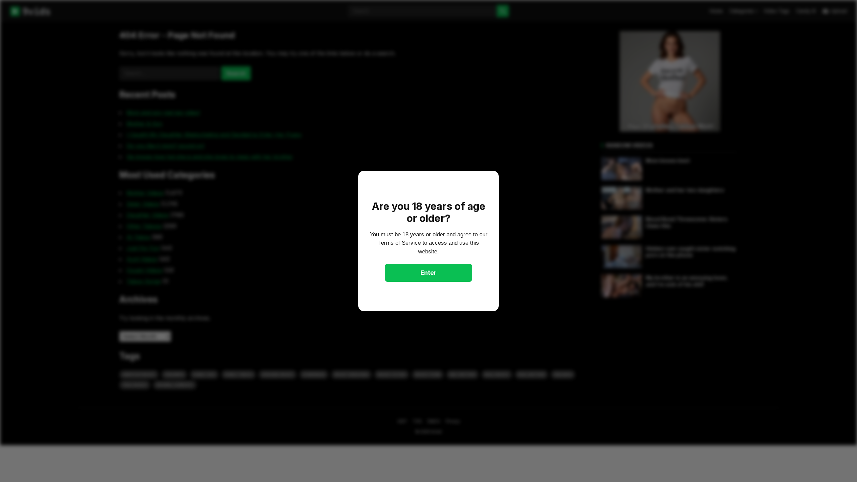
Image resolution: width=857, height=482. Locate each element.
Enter (428, 272)
